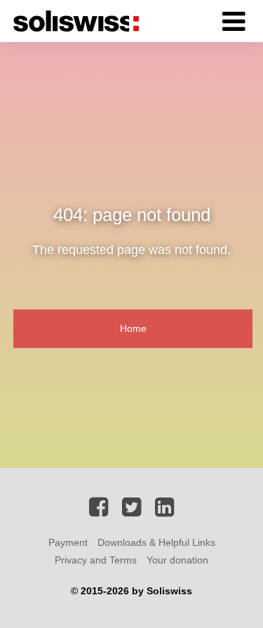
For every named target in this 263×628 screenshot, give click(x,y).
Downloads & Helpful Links (156, 542)
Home (133, 328)
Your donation (177, 560)
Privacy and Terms (96, 560)
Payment (68, 542)
